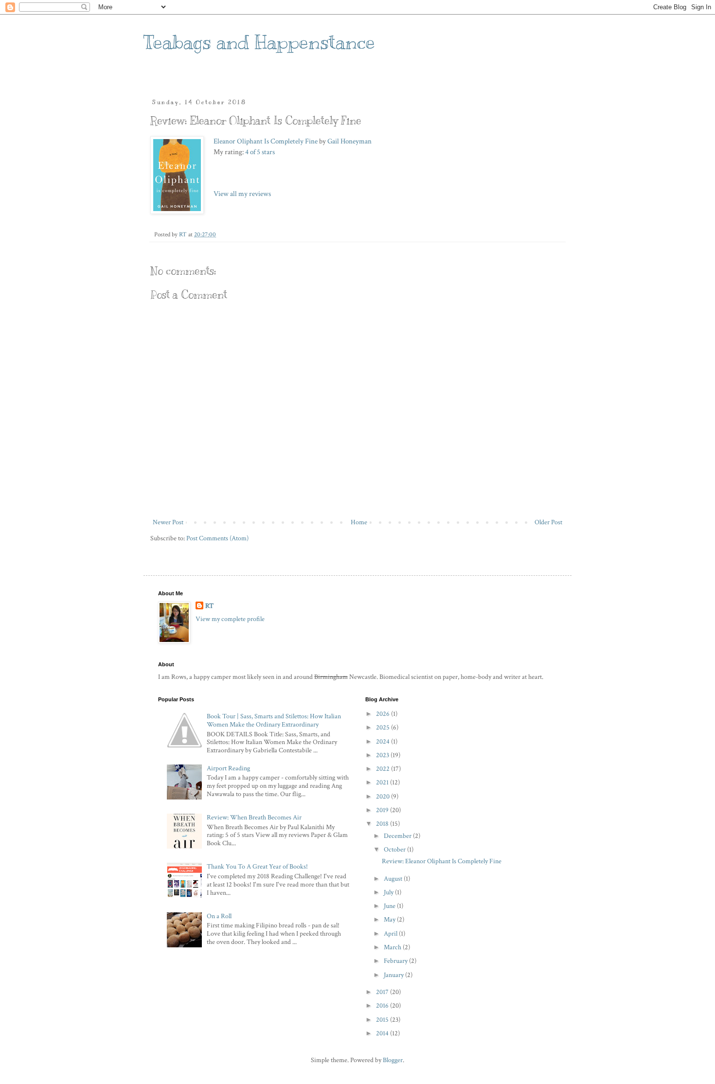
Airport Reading (228, 768)
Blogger (393, 1060)
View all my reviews (242, 193)
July (389, 892)
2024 (383, 741)
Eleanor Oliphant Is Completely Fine (266, 141)
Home (359, 522)
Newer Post (168, 522)
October (395, 849)
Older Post (548, 522)
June (390, 906)
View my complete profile (230, 619)
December (398, 836)
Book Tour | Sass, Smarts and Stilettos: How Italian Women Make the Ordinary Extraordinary (274, 720)
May (390, 919)
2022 (383, 768)
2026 (383, 714)
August (394, 878)
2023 (383, 755)
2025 (383, 727)
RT (209, 606)
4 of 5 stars (260, 152)
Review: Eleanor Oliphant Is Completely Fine (441, 861)
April (391, 933)
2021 (383, 782)
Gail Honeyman (349, 141)
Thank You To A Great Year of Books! (257, 866)
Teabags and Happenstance (259, 42)
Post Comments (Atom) (217, 538)
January (394, 975)
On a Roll (219, 916)
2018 (383, 823)
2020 (383, 796)
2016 (383, 1005)
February (396, 961)
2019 (383, 810)
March (393, 947)
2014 (383, 1033)
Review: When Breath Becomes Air (254, 817)
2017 (383, 992)
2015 (383, 1019)
